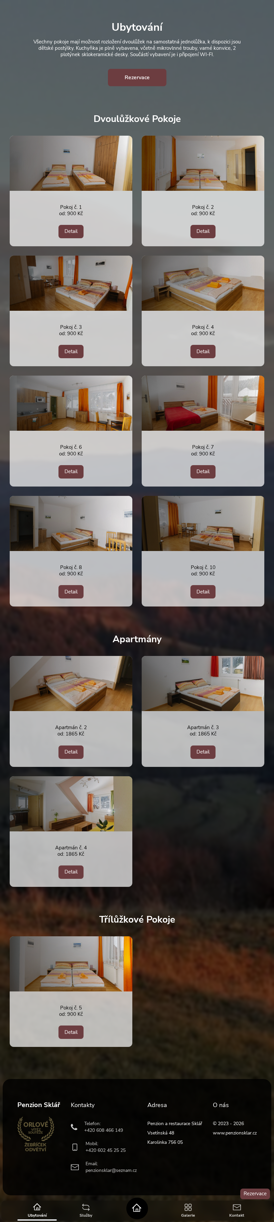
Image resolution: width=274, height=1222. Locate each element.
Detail (71, 231)
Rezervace (255, 1193)
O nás (221, 1105)
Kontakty (83, 1105)
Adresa (157, 1105)
